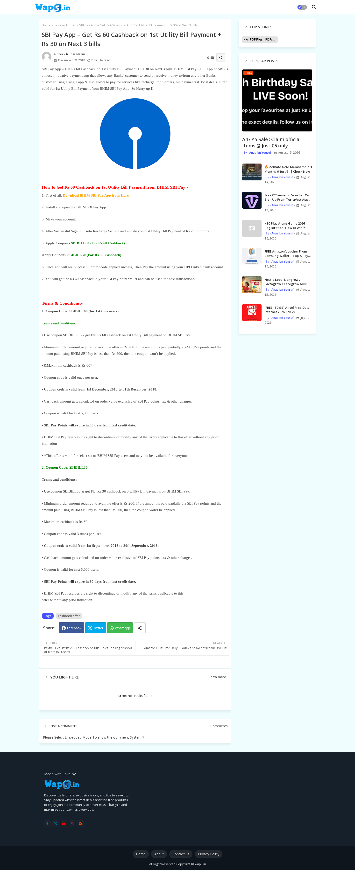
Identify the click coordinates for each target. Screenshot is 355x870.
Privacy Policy (208, 854)
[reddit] (80, 823)
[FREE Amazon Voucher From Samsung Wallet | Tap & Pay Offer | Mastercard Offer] (252, 256)
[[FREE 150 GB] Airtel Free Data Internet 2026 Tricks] (252, 312)
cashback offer (65, 25)
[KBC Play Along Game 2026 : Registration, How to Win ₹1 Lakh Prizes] (252, 228)
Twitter (98, 628)
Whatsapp (122, 628)
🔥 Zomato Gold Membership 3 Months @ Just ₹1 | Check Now (288, 169)
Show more (217, 677)
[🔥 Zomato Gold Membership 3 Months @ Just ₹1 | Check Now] (252, 172)
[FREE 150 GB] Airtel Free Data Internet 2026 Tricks (287, 309)
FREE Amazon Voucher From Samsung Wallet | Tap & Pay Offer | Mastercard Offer (286, 253)
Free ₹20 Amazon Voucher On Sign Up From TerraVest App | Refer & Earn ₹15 (287, 197)
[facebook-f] (47, 823)
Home (46, 25)
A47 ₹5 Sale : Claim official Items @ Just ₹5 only (271, 142)
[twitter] (55, 823)
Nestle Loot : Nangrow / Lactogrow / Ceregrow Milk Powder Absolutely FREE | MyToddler (285, 281)
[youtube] (64, 823)
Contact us (180, 854)
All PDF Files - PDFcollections (262, 39)
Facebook (74, 628)
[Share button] (140, 627)
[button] (302, 7)
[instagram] (72, 823)
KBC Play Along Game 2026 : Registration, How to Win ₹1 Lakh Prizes (285, 225)
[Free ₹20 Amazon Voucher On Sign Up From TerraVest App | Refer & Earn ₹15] (252, 200)
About (159, 854)
